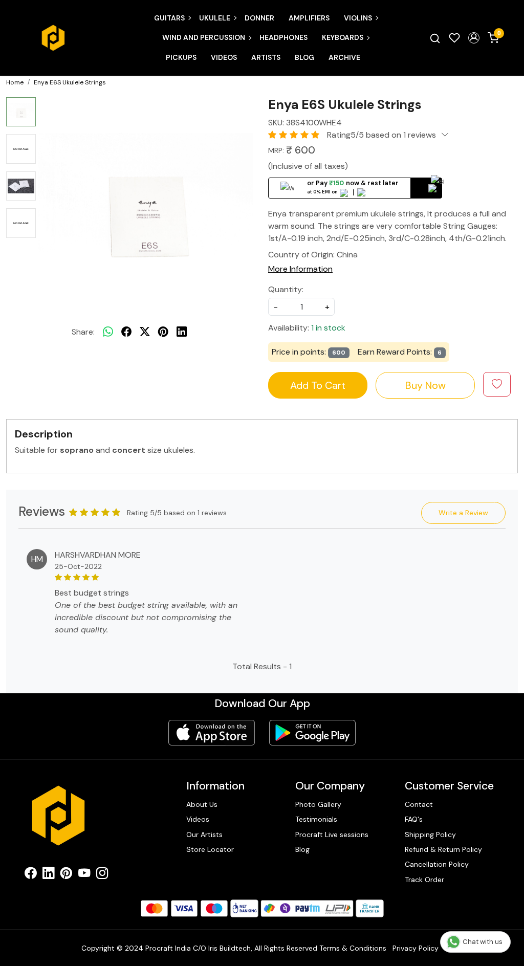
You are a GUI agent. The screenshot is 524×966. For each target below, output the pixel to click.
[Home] (53, 38)
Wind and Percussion (203, 37)
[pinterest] (163, 332)
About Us (201, 804)
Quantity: (285, 289)
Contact (419, 804)
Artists (265, 57)
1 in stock (328, 327)
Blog (304, 57)
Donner (259, 18)
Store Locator (210, 849)
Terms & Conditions (352, 948)
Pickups (181, 57)
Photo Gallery (318, 804)
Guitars (169, 18)
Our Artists (204, 834)
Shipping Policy (430, 834)
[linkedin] (181, 332)
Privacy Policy (415, 948)
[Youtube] (84, 875)
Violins (358, 18)
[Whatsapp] (108, 332)
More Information (300, 269)
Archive (344, 57)
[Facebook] (30, 875)
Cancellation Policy (437, 864)
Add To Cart (317, 385)
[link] (435, 38)
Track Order (424, 879)
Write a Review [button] (463, 512)
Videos (224, 57)
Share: (83, 331)
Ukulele (214, 18)
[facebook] (126, 332)
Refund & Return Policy (443, 849)
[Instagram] (102, 875)
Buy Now (425, 385)
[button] (474, 37)
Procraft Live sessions (331, 834)
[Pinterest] (66, 875)
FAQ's (414, 819)
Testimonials (316, 819)
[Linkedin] (48, 875)
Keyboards (342, 37)
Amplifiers (309, 18)
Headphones (283, 37)
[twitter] (145, 332)
